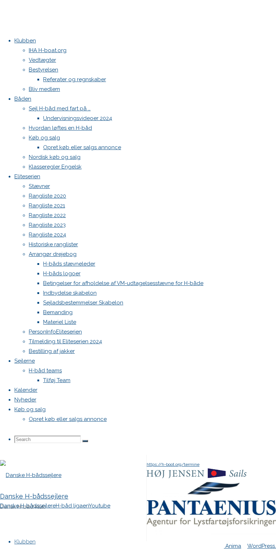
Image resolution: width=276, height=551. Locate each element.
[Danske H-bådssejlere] (30, 475)
